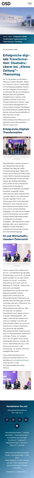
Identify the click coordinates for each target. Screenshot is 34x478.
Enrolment (12, 440)
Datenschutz (21, 472)
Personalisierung (21, 435)
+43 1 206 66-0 (17, 413)
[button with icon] (7, 419)
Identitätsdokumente (13, 433)
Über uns (13, 445)
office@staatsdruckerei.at (17, 410)
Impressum (10, 472)
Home (5, 36)
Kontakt (21, 445)
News (10, 36)
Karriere (23, 443)
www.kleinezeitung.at (21, 360)
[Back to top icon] (30, 474)
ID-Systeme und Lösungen (17, 438)
